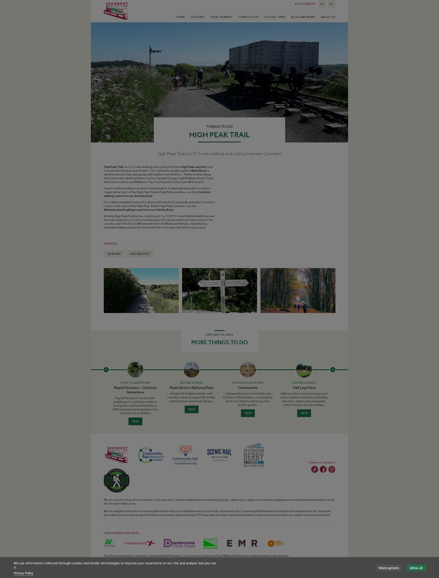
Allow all (416, 568)
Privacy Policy (23, 573)
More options (389, 568)
